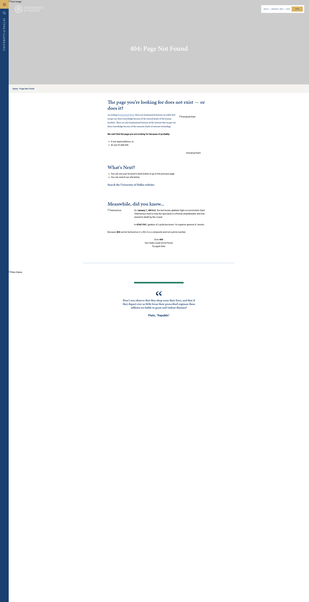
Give (297, 9)
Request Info (277, 9)
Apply (266, 9)
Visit (288, 9)
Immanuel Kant (127, 114)
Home (15, 89)
